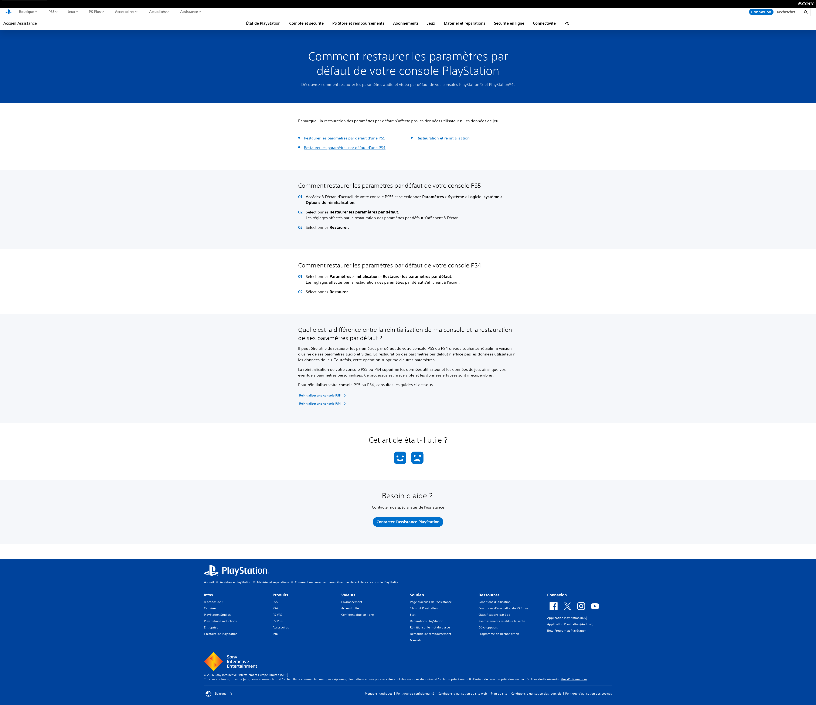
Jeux (71, 11)
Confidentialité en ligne (357, 615)
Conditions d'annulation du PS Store (503, 608)
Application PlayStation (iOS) (567, 618)
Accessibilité (350, 608)
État (412, 615)
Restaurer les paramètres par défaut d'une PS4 (344, 147)
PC (566, 23)
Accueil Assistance (20, 23)
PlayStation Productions (220, 621)
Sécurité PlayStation (424, 608)
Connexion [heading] (557, 595)
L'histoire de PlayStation (220, 634)
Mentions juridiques (378, 693)
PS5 (51, 11)
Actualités (157, 11)
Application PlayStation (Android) (570, 624)
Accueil (209, 582)
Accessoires (124, 11)
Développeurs (488, 627)
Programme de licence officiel (499, 634)
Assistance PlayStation (235, 582)
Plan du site (499, 693)
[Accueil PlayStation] (8, 12)
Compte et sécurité (306, 23)
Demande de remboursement (430, 634)
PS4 (275, 608)
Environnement (351, 602)
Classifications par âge (494, 615)
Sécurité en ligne (509, 23)
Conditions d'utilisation (494, 602)
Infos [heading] (208, 595)
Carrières (210, 608)
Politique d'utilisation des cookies (588, 693)
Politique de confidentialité (415, 693)
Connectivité (544, 23)
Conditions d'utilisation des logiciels (536, 693)
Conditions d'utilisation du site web (462, 693)
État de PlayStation (263, 23)
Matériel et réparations (464, 23)
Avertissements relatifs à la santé (502, 621)
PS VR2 (277, 615)
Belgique (221, 693)
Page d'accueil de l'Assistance (431, 602)
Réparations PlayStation (426, 621)
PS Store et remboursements (358, 23)
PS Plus (95, 11)
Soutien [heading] (417, 595)
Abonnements (406, 23)
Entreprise (211, 627)
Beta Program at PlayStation (566, 631)
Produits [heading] (280, 595)
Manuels (416, 640)
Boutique (26, 11)
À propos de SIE (215, 602)
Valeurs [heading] (348, 595)
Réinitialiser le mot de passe (430, 627)
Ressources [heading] (489, 595)
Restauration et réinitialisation (443, 138)
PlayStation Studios (217, 615)
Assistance (189, 11)
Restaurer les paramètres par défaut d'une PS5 (344, 138)
